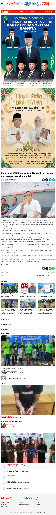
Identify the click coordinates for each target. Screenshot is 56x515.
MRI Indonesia (43, 512)
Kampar (5, 366)
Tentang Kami (4, 506)
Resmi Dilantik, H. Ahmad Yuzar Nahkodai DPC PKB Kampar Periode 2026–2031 (8, 295)
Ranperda (5, 329)
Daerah (2, 366)
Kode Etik (3, 504)
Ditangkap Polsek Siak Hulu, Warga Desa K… (12, 417)
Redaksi (38, 504)
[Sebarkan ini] (43, 179)
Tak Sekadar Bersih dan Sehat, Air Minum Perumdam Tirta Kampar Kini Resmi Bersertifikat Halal (46, 295)
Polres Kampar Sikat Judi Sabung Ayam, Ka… (12, 421)
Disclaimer (21, 502)
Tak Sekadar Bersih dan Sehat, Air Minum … (17, 378)
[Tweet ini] (46, 179)
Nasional (10, 366)
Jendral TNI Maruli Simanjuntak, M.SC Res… (18, 488)
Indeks (37, 502)
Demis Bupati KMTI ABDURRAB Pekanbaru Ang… (19, 482)
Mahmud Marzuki (7, 324)
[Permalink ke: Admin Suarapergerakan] (2, 179)
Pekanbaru (13, 481)
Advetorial (9, 464)
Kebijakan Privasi (5, 502)
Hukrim (6, 416)
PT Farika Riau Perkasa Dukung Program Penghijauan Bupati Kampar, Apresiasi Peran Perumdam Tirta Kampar (8, 311)
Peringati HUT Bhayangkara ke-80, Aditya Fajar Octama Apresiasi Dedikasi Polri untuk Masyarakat (28, 295)
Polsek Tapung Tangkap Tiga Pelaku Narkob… (17, 426)
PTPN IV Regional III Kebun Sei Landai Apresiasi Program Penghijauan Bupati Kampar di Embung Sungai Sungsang (27, 311)
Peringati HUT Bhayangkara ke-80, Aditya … (17, 372)
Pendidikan (6, 319)
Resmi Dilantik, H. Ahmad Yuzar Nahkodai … (12, 368)
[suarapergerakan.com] (28, 3)
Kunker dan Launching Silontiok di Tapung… (18, 466)
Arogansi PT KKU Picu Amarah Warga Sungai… (18, 477)
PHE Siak (5, 322)
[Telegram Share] (50, 179)
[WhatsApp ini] (53, 179)
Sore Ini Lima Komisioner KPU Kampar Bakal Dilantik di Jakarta (12, 274)
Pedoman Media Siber (24, 504)
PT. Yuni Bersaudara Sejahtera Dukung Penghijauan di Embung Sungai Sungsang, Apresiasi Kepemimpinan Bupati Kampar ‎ (45, 311)
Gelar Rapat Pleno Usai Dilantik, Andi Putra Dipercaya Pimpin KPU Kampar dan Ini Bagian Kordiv (43, 274)
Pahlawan (5, 327)
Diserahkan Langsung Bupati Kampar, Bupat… (18, 471)
